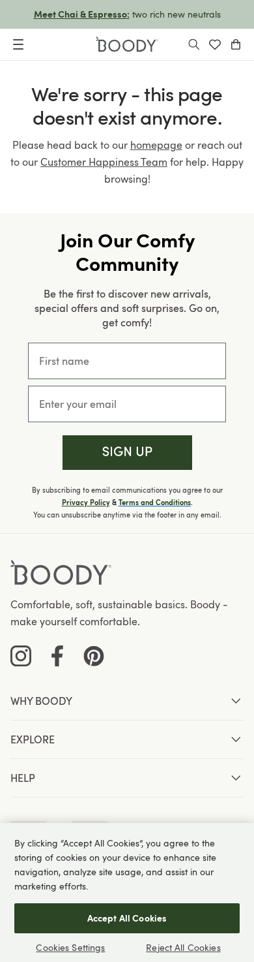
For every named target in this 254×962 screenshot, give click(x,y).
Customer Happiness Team (103, 162)
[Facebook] (57, 655)
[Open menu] (18, 44)
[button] (127, 452)
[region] (127, 892)
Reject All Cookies (183, 947)
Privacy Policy (86, 502)
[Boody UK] (127, 44)
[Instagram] (20, 655)
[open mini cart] (236, 44)
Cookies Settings (70, 947)
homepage (156, 145)
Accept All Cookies (127, 917)
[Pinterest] (93, 655)
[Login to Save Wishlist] (215, 44)
